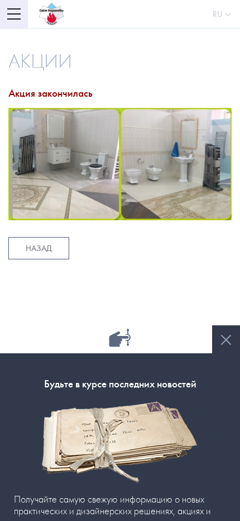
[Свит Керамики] (51, 14)
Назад (39, 248)
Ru (219, 14)
